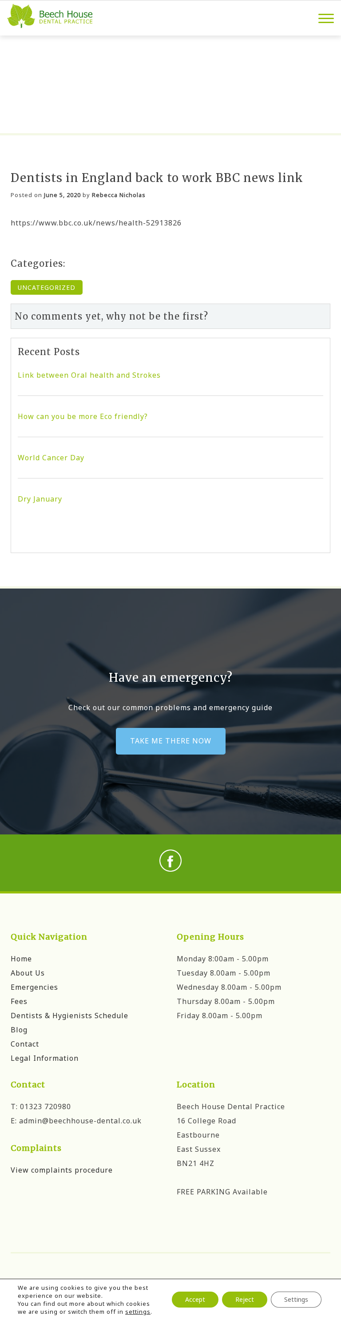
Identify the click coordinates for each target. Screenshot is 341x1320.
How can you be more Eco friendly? (83, 416)
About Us (28, 973)
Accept (195, 1299)
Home (21, 959)
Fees (19, 1001)
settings (138, 1312)
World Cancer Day (51, 457)
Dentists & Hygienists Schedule (69, 1015)
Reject (244, 1299)
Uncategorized (46, 287)
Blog (19, 1030)
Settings (296, 1299)
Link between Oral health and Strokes (89, 375)
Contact (25, 1044)
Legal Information (45, 1058)
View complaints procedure (62, 1170)
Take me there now (170, 741)
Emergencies (34, 987)
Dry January (40, 499)
